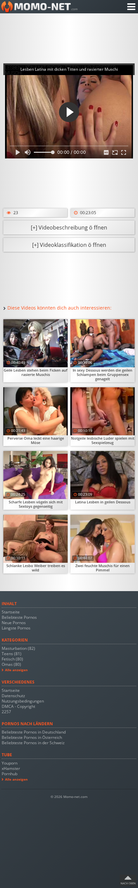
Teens (11, 653)
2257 (6, 712)
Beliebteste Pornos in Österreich (32, 737)
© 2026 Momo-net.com (69, 797)
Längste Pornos (16, 628)
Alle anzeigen (16, 670)
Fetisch (12, 659)
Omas (11, 664)
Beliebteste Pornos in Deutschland (34, 732)
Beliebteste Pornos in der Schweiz (33, 743)
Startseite (11, 612)
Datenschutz (13, 696)
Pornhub (9, 774)
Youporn (9, 763)
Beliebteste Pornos (19, 617)
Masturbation (18, 648)
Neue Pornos (14, 622)
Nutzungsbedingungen (23, 701)
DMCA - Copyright (18, 706)
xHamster (11, 768)
